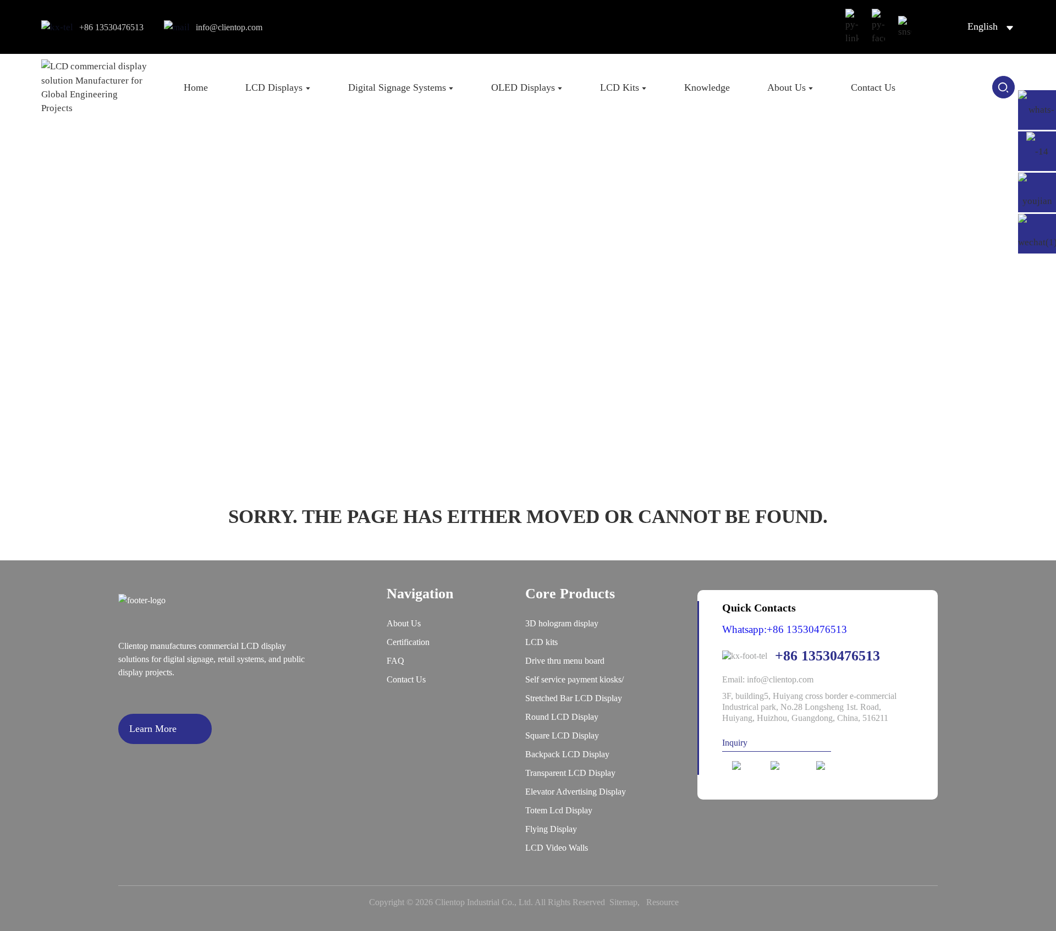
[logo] (95, 87)
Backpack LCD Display (567, 754)
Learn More (153, 728)
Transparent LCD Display (570, 773)
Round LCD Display (561, 716)
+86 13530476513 (111, 27)
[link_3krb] (852, 27)
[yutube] (834, 765)
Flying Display (551, 829)
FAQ (395, 660)
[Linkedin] (746, 765)
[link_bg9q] (904, 27)
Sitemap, (626, 902)
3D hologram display (561, 623)
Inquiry (734, 742)
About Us (404, 623)
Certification (408, 642)
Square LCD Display (562, 735)
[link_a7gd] (878, 27)
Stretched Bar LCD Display (573, 698)
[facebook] (788, 765)
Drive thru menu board (564, 660)
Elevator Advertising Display (575, 791)
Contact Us (406, 679)
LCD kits (541, 642)
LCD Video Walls (556, 847)
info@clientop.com (229, 27)
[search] (1003, 87)
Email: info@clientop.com (767, 679)
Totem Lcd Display (558, 810)
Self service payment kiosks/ (574, 679)
